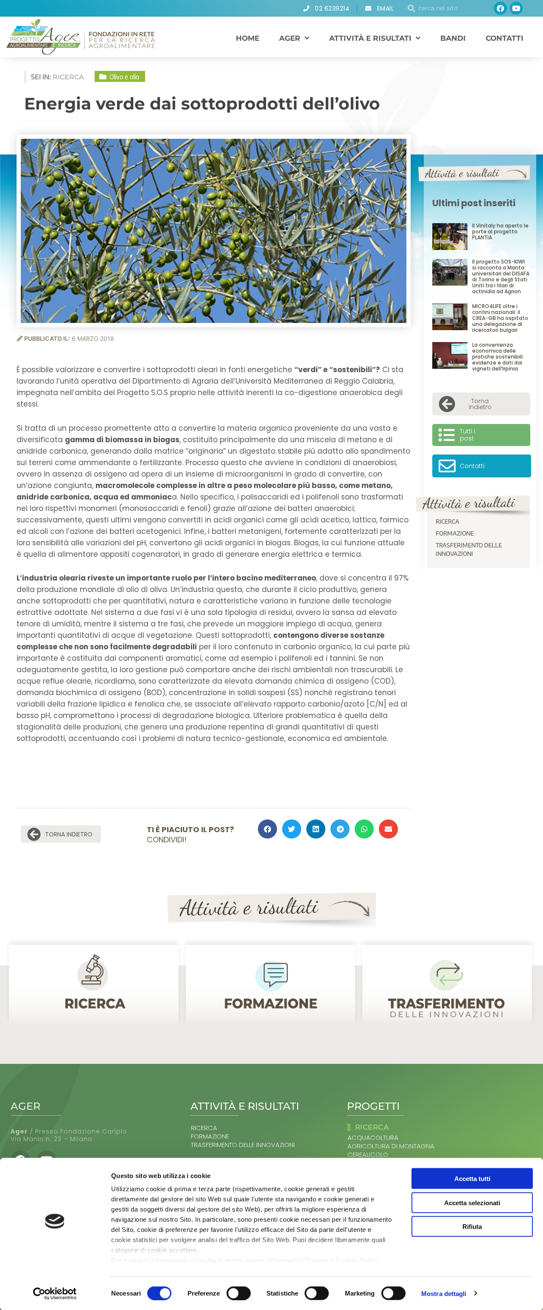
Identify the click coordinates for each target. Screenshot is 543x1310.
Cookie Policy (357, 1260)
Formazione (455, 533)
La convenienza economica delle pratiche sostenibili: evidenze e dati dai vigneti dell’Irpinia (498, 356)
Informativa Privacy (297, 1260)
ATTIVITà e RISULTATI (370, 38)
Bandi (453, 38)
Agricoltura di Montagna (390, 1146)
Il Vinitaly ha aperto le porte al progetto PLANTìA (500, 231)
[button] (267, 829)
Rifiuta (472, 1226)
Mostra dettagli (444, 1293)
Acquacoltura (372, 1137)
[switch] (239, 1293)
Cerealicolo (367, 1154)
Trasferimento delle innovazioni (469, 549)
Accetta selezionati (472, 1202)
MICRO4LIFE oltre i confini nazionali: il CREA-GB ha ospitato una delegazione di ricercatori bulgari (500, 318)
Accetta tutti (472, 1178)
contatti (504, 38)
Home (247, 38)
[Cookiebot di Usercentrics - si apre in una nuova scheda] (55, 1293)
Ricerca (447, 521)
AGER (289, 38)
